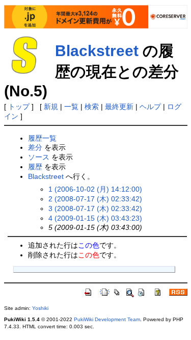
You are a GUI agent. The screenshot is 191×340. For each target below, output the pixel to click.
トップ (19, 106)
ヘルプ (150, 106)
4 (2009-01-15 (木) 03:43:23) (95, 218)
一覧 (71, 106)
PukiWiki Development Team (107, 319)
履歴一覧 (42, 138)
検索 (92, 106)
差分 (35, 147)
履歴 (35, 167)
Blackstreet (97, 50)
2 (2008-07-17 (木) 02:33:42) (95, 199)
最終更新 (119, 106)
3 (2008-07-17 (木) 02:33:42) (95, 208)
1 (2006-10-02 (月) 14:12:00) (95, 189)
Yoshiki (40, 308)
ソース (38, 157)
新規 (51, 106)
